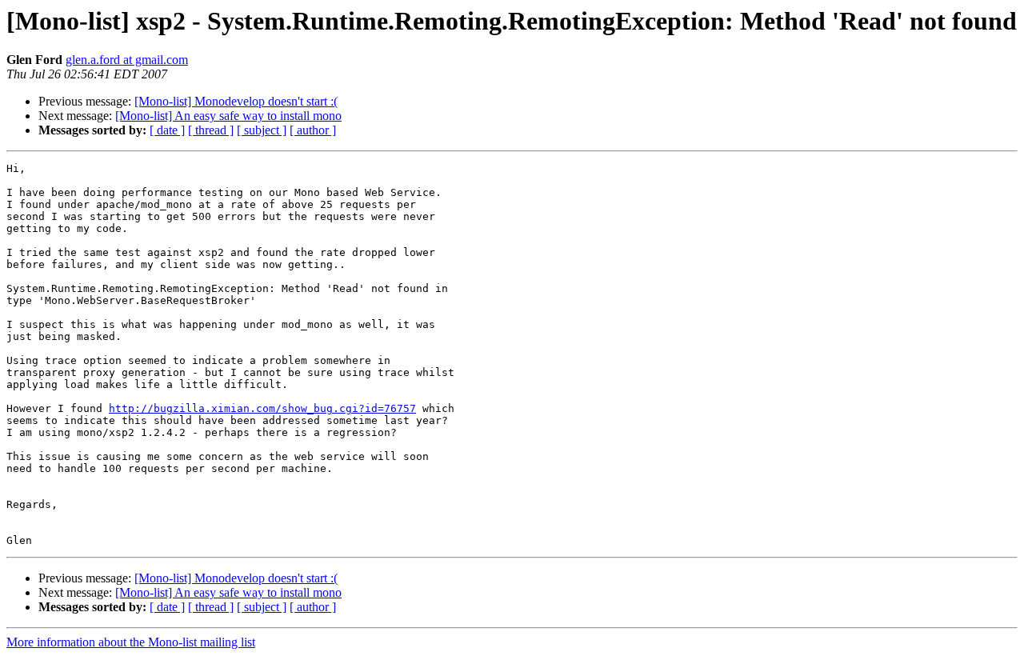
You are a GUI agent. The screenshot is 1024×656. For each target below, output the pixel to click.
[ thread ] (211, 130)
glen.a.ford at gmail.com (127, 59)
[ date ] (167, 130)
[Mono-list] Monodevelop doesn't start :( (236, 101)
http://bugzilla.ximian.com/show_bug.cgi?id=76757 (262, 408)
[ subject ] (261, 130)
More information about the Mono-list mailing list (130, 642)
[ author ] (313, 130)
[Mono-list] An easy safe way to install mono (228, 115)
